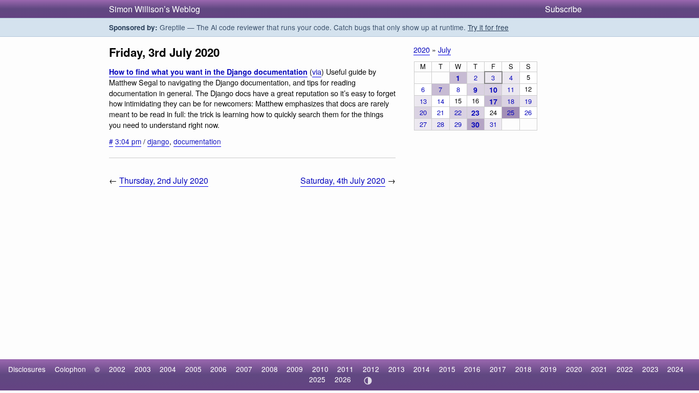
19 (528, 101)
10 (493, 89)
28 (440, 124)
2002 (117, 369)
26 (528, 112)
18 (510, 101)
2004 (168, 369)
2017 (498, 369)
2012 (371, 369)
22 (458, 112)
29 (458, 124)
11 (510, 89)
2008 (269, 369)
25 (510, 112)
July (444, 49)
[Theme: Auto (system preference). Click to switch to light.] (368, 380)
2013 (396, 369)
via (316, 71)
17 (493, 101)
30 (475, 124)
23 (475, 112)
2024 (675, 369)
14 (440, 101)
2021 (599, 369)
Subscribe (563, 9)
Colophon (70, 369)
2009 (295, 369)
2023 (650, 369)
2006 (218, 369)
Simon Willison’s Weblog (154, 9)
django (158, 141)
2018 (523, 369)
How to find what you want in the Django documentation (208, 72)
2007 (244, 369)
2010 (320, 369)
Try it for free (488, 27)
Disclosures (27, 369)
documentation (197, 141)
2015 (447, 369)
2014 (421, 369)
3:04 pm (128, 141)
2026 (343, 379)
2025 (317, 379)
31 (493, 124)
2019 (548, 369)
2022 (625, 369)
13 (423, 101)
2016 (472, 369)
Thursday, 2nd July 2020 (163, 180)
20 (423, 112)
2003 (143, 369)
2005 (193, 369)
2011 (345, 369)
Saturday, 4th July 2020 (342, 180)
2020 (421, 49)
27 (423, 124)
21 (440, 112)
